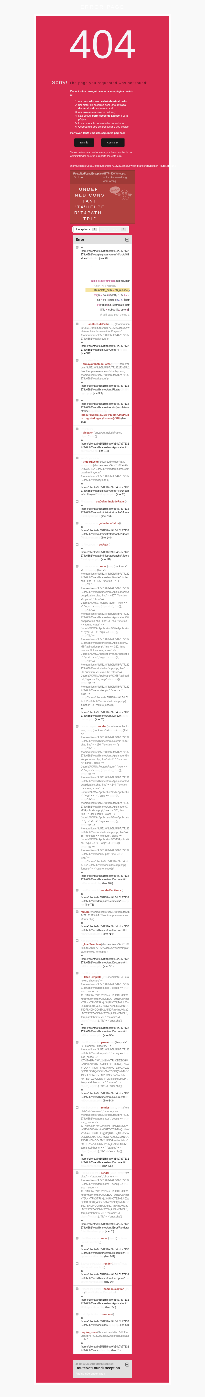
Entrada (84, 142)
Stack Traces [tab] (113, 229)
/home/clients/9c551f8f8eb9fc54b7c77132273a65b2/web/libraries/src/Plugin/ (105, 389)
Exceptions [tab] (85, 229)
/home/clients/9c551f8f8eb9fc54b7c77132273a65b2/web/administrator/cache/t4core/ (105, 512)
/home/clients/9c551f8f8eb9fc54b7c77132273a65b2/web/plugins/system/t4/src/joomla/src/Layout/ (105, 491)
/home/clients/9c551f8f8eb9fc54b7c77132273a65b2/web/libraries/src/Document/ (105, 879)
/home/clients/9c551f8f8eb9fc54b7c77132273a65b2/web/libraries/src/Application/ (105, 447)
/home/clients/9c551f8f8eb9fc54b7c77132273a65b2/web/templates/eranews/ (105, 901)
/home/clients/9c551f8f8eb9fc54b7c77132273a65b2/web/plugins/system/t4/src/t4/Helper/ (105, 254)
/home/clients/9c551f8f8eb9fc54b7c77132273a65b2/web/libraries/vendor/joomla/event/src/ (105, 407)
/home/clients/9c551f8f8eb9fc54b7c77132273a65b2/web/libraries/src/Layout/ (105, 716)
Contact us (113, 142)
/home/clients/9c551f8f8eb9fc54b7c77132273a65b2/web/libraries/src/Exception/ (105, 1253)
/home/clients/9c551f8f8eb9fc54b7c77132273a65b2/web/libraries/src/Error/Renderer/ (105, 1228)
